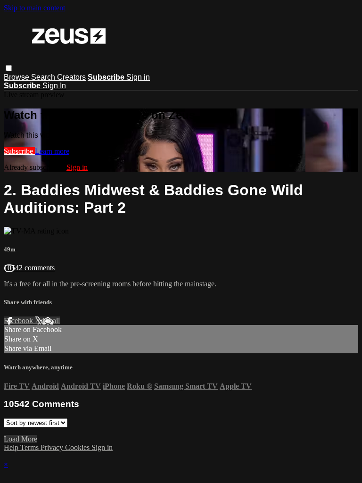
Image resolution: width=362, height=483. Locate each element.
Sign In (54, 86)
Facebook (19, 320)
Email (51, 320)
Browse (17, 77)
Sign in (138, 77)
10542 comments (29, 268)
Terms (30, 447)
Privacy (53, 447)
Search (44, 77)
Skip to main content (34, 8)
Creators (71, 77)
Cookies (78, 447)
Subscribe (19, 151)
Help (12, 447)
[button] (9, 68)
